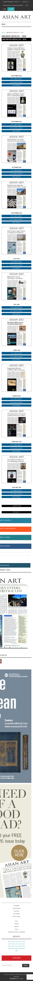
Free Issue (16, 911)
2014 (9, 946)
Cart (27, 5)
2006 (20, 948)
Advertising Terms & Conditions (16, 932)
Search (26, 965)
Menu (3, 24)
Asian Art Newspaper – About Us (11, 2)
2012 (16, 946)
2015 (23, 944)
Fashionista (13, 978)
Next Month (16, 914)
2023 (13, 941)
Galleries (16, 926)
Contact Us (25, 2)
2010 (23, 946)
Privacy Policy (16, 916)
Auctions (16, 924)
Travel (16, 929)
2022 (16, 941)
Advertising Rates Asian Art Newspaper (13, 5)
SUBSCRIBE (16, 958)
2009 (9, 948)
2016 (20, 944)
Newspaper (16, 905)
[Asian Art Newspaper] (16, 17)
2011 (20, 946)
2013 (13, 946)
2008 (13, 948)
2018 (13, 944)
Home (3, 32)
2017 (16, 944)
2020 (23, 941)
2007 (16, 948)
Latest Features (16, 908)
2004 (16, 951)
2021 (20, 941)
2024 (9, 941)
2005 (23, 948)
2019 (9, 944)
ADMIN (4, 9)
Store (11, 9)
